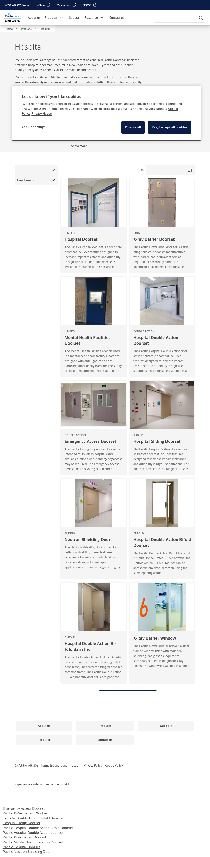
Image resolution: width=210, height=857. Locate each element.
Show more (79, 146)
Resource (91, 18)
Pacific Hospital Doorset (21, 846)
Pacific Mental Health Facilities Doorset (33, 842)
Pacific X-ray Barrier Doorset (24, 837)
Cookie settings (34, 127)
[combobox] (180, 18)
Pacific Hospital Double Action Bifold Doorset (38, 827)
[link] (44, 5)
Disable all (133, 127)
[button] (61, 17)
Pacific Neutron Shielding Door (27, 851)
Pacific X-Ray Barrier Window (25, 813)
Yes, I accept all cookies (169, 127)
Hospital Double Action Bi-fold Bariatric (33, 818)
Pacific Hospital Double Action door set (33, 832)
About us (34, 18)
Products (51, 18)
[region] (106, 113)
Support (75, 18)
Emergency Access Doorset (24, 808)
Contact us (116, 18)
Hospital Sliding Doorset (21, 822)
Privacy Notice (41, 114)
